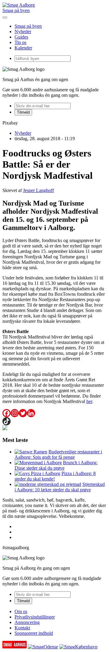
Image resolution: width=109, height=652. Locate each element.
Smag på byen (16, 10)
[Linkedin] (31, 413)
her (89, 401)
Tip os (20, 42)
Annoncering (27, 622)
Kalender (23, 47)
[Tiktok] (6, 421)
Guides (21, 36)
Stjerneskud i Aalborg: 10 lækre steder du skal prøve (60, 487)
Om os (21, 611)
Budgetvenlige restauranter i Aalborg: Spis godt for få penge (58, 454)
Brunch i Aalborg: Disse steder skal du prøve (56, 465)
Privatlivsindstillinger (35, 616)
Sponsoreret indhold (34, 633)
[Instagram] (15, 413)
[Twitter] (23, 413)
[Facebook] (6, 413)
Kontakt (22, 627)
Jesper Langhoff (38, 190)
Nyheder (23, 31)
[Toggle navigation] (4, 17)
